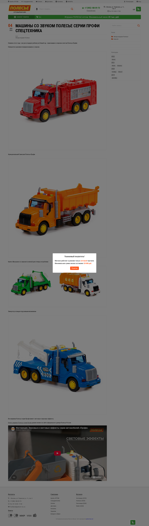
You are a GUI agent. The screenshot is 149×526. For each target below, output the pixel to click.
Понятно (74, 268)
